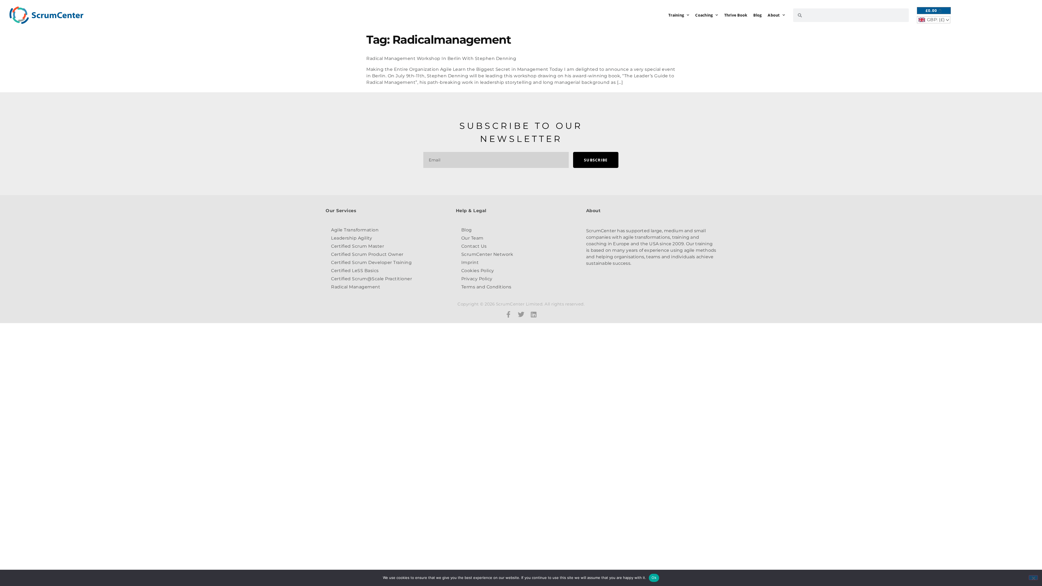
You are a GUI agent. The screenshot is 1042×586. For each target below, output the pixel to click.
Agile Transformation (355, 230)
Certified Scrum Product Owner (367, 254)
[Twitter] (521, 314)
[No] (1033, 577)
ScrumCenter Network (487, 254)
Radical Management (355, 286)
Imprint (470, 262)
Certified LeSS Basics (355, 270)
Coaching (704, 15)
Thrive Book (736, 15)
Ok (654, 577)
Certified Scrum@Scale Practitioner (371, 278)
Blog (757, 15)
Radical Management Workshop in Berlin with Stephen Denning (441, 58)
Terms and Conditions (486, 286)
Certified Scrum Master (357, 246)
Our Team (472, 238)
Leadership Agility (351, 238)
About (774, 15)
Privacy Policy (477, 278)
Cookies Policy (477, 270)
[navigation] (933, 19)
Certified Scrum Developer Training (371, 262)
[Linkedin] (533, 314)
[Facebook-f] (508, 314)
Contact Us (474, 246)
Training (676, 15)
